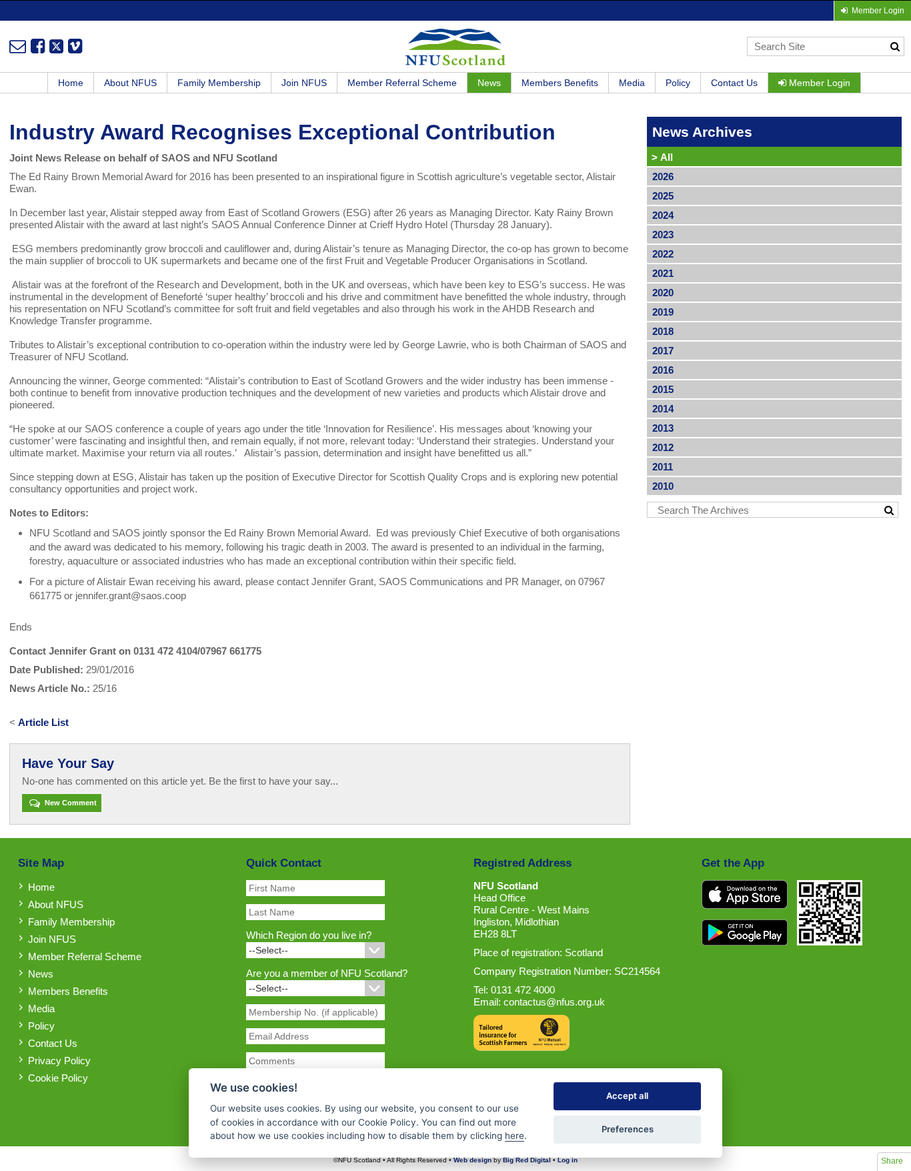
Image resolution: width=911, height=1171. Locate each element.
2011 (662, 466)
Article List (43, 722)
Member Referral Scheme (402, 82)
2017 (663, 350)
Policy (678, 82)
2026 (663, 176)
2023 (663, 234)
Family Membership (219, 82)
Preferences (628, 1129)
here (514, 1135)
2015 (663, 389)
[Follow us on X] (56, 46)
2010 (663, 486)
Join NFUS (304, 82)
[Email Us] (17, 46)
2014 (663, 408)
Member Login (818, 82)
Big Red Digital (527, 1160)
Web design (472, 1160)
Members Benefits (560, 82)
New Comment (70, 803)
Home (70, 82)
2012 (663, 447)
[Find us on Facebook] (38, 46)
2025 (663, 196)
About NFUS (130, 82)
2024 (663, 215)
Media (632, 82)
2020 (663, 292)
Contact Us (734, 82)
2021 (663, 273)
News (489, 82)
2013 (663, 428)
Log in (568, 1160)
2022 (663, 254)
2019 (663, 312)
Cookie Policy (58, 1078)
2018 (663, 331)
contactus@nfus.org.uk (554, 1002)
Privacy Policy (59, 1060)
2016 (663, 370)
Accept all (627, 1095)
